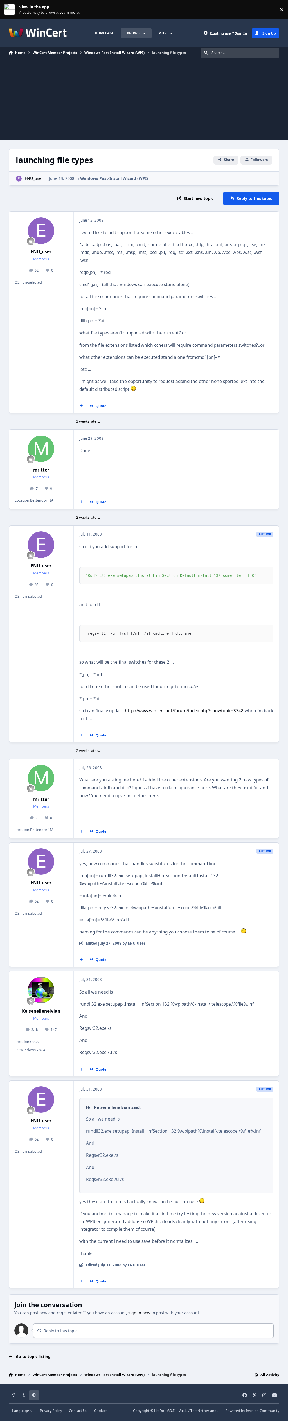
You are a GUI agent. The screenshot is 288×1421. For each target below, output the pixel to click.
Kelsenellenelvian (41, 1011)
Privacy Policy (51, 1410)
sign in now (139, 1312)
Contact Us (78, 1410)
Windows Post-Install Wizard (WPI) (114, 178)
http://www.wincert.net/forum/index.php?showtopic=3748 (184, 711)
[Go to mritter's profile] (41, 449)
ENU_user (34, 178)
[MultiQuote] (81, 406)
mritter (41, 470)
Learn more (11, 9)
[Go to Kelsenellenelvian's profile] (41, 990)
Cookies (100, 1410)
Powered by (252, 1410)
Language (21, 1410)
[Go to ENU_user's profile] (19, 179)
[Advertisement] (144, 100)
